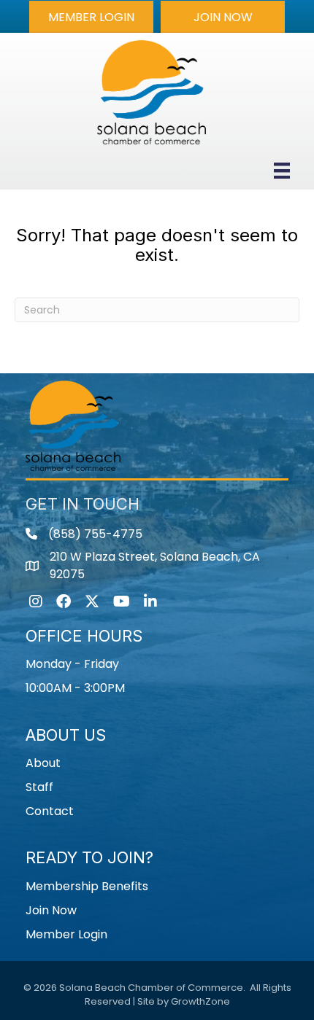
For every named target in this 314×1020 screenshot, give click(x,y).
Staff (39, 787)
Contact (50, 811)
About (43, 763)
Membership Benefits (87, 886)
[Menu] (282, 170)
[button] (91, 17)
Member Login (66, 934)
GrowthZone (200, 1001)
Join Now (51, 910)
